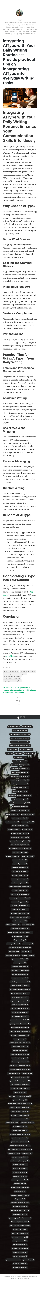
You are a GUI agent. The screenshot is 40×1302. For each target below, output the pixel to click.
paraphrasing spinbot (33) (20, 1004)
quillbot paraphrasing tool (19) (20, 776)
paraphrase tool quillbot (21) (20, 787)
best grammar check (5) (20, 1241)
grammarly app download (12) (20, 1035)
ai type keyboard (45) (26, 749)
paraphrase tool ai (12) (20, 1176)
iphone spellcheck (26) (13, 924)
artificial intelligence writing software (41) (20, 932)
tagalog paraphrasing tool (12, 681)
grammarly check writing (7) (20, 1046)
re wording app (9, 674)
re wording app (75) (14, 726)
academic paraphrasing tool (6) (20, 810)
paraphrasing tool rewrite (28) (20, 928)
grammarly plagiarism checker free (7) (20, 1218)
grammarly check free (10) (20, 875)
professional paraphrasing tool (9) (20, 1065)
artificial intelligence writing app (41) (20, 947)
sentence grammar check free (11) (20, 898)
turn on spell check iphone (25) (20, 905)
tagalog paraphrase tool (12, 678)
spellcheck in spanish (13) (20, 1157)
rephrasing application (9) (20, 806)
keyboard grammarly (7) (20, 864)
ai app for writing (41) (20, 940)
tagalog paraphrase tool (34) (20, 1016)
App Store (10, 656)
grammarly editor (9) (20, 1183)
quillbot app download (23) (20, 825)
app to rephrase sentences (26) (20, 738)
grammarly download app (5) (20, 879)
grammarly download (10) (20, 860)
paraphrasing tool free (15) (20, 1138)
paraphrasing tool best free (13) (20, 1088)
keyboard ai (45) (29, 753)
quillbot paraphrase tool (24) (20, 772)
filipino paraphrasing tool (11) (20, 1062)
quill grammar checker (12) (20, 1130)
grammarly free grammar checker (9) (20, 1096)
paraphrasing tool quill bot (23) (20, 780)
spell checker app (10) (12, 856)
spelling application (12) (20, 1126)
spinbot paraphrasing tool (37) (20, 993)
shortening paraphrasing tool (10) (20, 1069)
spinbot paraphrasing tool (12, 676)
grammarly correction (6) (20, 1214)
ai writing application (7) (20, 1168)
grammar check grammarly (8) (20, 894)
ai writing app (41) (14, 951)
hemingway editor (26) (12, 822)
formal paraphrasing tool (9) (20, 1058)
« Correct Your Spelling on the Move (16, 688)
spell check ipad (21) (28, 955)
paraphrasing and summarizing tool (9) (20, 795)
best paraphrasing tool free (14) (20, 1084)
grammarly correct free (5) (20, 871)
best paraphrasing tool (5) (20, 974)
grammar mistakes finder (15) (20, 833)
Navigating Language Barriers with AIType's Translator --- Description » (19, 691)
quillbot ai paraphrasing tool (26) (20, 982)
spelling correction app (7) (20, 1237)
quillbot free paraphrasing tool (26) (20, 989)
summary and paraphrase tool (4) (20, 1145)
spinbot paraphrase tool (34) (20, 997)
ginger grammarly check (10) (20, 1233)
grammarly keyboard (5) (20, 1050)
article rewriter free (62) (20, 730)
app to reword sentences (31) (20, 1008)
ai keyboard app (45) (20, 757)
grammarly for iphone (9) (20, 1164)
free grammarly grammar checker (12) (20, 848)
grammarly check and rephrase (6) (20, 1042)
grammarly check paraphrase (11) (20, 1081)
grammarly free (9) (20, 1191)
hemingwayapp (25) (14, 1073)
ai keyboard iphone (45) (20, 761)
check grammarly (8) (20, 1039)
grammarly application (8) (20, 1206)
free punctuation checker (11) (20, 1111)
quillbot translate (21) (27, 814)
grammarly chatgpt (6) (27, 1122)
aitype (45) (9, 753)
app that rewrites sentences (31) (20, 734)
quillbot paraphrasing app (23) (20, 1161)
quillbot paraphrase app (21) (20, 784)
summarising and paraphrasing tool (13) (20, 1149)
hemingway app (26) (14, 829)
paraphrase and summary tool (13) (20, 803)
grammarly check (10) (12, 1122)
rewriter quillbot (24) (28, 822)
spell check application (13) (20, 883)
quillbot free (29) (27, 829)
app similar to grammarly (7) (20, 867)
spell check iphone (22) (13, 955)
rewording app (21, 674)
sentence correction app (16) (20, 1027)
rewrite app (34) (27, 726)
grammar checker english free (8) (20, 1107)
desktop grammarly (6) (20, 1256)
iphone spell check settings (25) (20, 917)
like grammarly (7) (20, 1199)
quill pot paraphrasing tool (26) (20, 764)
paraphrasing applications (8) (20, 1142)
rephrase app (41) (28, 944)
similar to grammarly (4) (20, 1229)
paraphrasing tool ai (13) (20, 791)
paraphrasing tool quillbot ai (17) (20, 1020)
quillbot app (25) (26, 951)
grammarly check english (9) (20, 1180)
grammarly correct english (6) (20, 1115)
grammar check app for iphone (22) (20, 1134)
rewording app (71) (28, 924)
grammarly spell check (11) (20, 890)
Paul (20, 20)
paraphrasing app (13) (12, 814)
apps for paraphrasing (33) (20, 1012)
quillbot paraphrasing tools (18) (20, 985)
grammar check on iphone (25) (20, 913)
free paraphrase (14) (20, 963)
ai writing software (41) (13, 944)
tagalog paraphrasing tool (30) (20, 1001)
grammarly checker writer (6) (20, 1187)
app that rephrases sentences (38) (20, 745)
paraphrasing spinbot (28, 671)
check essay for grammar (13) (20, 844)
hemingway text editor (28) (20, 818)
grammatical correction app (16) (20, 837)
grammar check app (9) (20, 1100)
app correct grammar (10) (20, 852)
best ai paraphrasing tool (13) (20, 1221)
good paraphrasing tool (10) (20, 978)
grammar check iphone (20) (20, 959)
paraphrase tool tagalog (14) (20, 966)
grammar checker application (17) (20, 841)
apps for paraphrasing (11, 671)
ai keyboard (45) (12, 749)
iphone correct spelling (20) (20, 909)
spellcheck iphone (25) (20, 921)
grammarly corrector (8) (20, 1267)
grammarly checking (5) (20, 1252)
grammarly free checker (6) (20, 1248)
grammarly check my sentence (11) (20, 1031)
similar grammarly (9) (28, 856)
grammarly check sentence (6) (20, 1202)
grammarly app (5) (28, 1260)
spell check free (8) (14, 1153)
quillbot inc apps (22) (20, 1092)
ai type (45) (18, 753)
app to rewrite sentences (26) (20, 742)
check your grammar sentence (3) (20, 1225)
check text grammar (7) (20, 1263)
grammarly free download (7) (20, 1119)
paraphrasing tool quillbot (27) (20, 768)
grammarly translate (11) (13, 1260)
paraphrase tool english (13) (20, 799)
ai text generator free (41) (20, 936)
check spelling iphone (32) (20, 902)
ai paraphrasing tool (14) (20, 1172)
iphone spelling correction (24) (20, 1054)
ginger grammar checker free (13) (20, 1024)
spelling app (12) (27, 1153)
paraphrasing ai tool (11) (20, 1244)
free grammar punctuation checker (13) (20, 1103)
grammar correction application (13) (20, 886)
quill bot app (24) (27, 1073)
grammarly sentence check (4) (20, 1195)
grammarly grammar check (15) (20, 1210)
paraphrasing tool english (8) (20, 970)
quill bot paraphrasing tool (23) (20, 1077)
